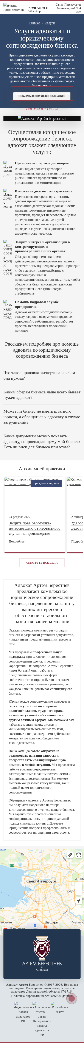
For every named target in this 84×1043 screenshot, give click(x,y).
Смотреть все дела (42, 562)
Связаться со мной (42, 109)
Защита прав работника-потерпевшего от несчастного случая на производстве (35, 528)
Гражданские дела (46, 483)
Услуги (50, 23)
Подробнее (17, 541)
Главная (34, 23)
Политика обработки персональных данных (42, 996)
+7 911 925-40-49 (38, 7)
